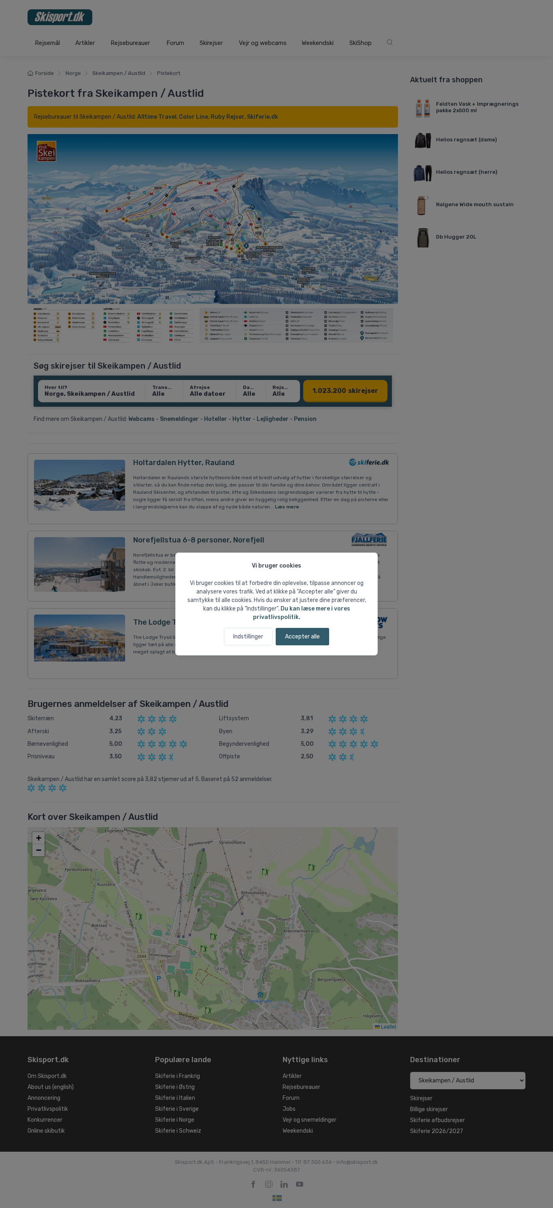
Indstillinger (248, 636)
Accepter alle (302, 636)
